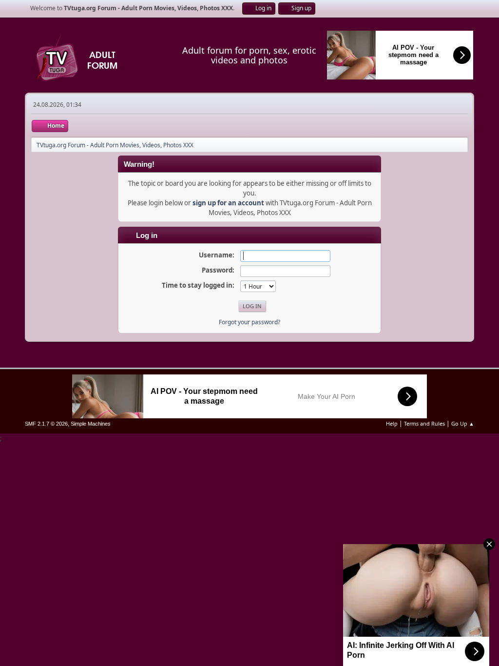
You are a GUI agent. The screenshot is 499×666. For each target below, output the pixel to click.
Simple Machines (91, 424)
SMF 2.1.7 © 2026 (46, 424)
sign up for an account (228, 202)
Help (392, 423)
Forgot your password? (249, 322)
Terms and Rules (424, 423)
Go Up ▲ (462, 423)
